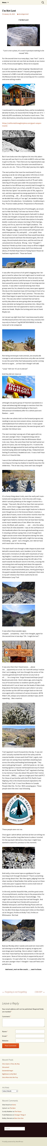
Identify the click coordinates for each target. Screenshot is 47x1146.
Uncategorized (23, 14)
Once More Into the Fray (10, 1077)
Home (14, 1105)
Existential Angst (7, 1071)
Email (5, 1036)
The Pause (18, 1111)
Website (5, 1041)
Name (5, 1031)
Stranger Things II (20, 1115)
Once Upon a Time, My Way (11, 1064)
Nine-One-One (19, 1118)
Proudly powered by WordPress (12, 1142)
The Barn (13, 1108)
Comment (6, 1016)
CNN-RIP (40, 991)
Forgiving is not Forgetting (14, 991)
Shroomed (5, 1067)
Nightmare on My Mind (9, 1074)
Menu (4, 2)
